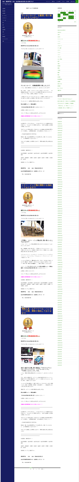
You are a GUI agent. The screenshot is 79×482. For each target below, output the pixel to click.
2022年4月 (60, 172)
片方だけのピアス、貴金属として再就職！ (66, 103)
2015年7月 (60, 354)
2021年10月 (60, 186)
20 (72, 16)
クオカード (60, 45)
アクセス (63, 1)
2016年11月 (60, 318)
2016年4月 (60, 333)
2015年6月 (60, 356)
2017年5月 (60, 304)
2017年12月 (60, 289)
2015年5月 (60, 358)
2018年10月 (60, 266)
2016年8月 (60, 324)
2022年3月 (60, 175)
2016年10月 (60, 320)
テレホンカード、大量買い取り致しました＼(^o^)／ (37, 16)
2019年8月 (60, 244)
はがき (59, 36)
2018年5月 (60, 278)
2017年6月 (60, 302)
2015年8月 (60, 351)
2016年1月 (60, 340)
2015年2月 (60, 365)
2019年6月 (60, 248)
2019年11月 (60, 237)
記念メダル (60, 83)
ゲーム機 (59, 47)
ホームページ (48, 1)
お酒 (58, 34)
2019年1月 (60, 260)
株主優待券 (60, 79)
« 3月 (59, 21)
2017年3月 (60, 309)
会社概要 (67, 1)
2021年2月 (60, 204)
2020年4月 (60, 226)
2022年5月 (60, 170)
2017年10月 (60, 293)
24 (64, 18)
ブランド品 (4, 20)
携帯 (58, 72)
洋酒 (3, 41)
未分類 (22, 13)
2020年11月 (60, 210)
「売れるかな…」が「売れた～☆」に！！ (66, 105)
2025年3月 (60, 146)
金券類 (3, 27)
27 (72, 18)
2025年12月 (60, 126)
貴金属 (59, 85)
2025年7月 (60, 137)
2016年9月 (60, 322)
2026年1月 (60, 123)
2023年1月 (60, 161)
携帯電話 (3, 36)
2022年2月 (60, 177)
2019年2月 (60, 257)
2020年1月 (60, 233)
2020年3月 (60, 228)
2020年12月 (60, 208)
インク (22, 182)
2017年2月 (60, 311)
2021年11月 (60, 184)
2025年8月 (60, 135)
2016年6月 (60, 329)
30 (61, 19)
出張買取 (3, 13)
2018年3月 (60, 282)
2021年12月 (60, 181)
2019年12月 (60, 235)
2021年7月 (60, 193)
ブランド (59, 56)
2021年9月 (60, 188)
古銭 (58, 63)
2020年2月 (60, 231)
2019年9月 (60, 242)
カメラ (59, 43)
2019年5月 (60, 251)
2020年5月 (60, 224)
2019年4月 (60, 253)
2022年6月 (60, 168)
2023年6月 (60, 157)
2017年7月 (60, 300)
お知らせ (59, 32)
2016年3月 (60, 336)
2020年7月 (60, 219)
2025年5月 (60, 141)
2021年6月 (60, 195)
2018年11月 (60, 264)
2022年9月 (60, 164)
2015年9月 (60, 349)
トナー (24, 182)
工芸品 (59, 70)
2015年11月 (60, 345)
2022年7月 (60, 166)
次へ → (43, 469)
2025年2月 (60, 148)
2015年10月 (60, 347)
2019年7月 (60, 246)
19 (69, 16)
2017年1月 (60, 313)
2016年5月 (60, 331)
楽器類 (59, 81)
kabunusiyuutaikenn (61, 30)
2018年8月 (60, 271)
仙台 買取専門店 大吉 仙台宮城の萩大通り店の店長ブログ (18, 1)
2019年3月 (60, 255)
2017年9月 (60, 295)
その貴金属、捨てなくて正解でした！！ (65, 107)
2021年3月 (60, 202)
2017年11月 (60, 291)
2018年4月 (60, 280)
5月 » (75, 21)
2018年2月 (60, 284)
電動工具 (22, 306)
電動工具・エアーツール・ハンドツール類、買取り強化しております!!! (37, 310)
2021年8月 (60, 190)
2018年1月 (60, 286)
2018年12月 (60, 262)
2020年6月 (60, 222)
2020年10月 (60, 213)
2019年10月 (60, 240)
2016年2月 (60, 338)
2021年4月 (60, 199)
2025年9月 (60, 132)
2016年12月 (60, 316)
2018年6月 (60, 275)
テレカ (59, 52)
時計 (58, 74)
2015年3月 (60, 362)
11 (67, 14)
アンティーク (60, 39)
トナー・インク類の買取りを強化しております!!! (37, 186)
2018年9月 (60, 269)
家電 (58, 68)
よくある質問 (58, 1)
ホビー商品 (60, 59)
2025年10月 (60, 130)
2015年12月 (60, 342)
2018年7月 (60, 273)
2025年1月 (60, 150)
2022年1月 (60, 179)
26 (69, 18)
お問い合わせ (73, 1)
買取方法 (53, 1)
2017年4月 (60, 307)
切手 (58, 61)
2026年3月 (60, 121)
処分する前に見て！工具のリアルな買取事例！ (67, 101)
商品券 (59, 65)
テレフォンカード (5, 38)
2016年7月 (60, 327)
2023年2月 (60, 159)
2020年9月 (60, 215)
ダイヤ (59, 50)
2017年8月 (60, 298)
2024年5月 (60, 152)
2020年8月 (60, 217)
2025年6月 (60, 139)
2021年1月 (60, 206)
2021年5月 (60, 197)
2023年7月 (60, 155)
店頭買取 (3, 8)
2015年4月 (60, 360)
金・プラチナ (60, 88)
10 (64, 14)
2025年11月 (60, 128)
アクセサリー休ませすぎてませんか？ (65, 98)
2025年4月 (60, 143)
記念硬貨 (3, 29)
